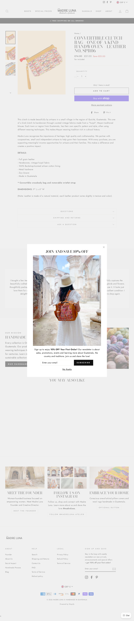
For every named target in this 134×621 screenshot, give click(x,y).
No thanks (67, 369)
